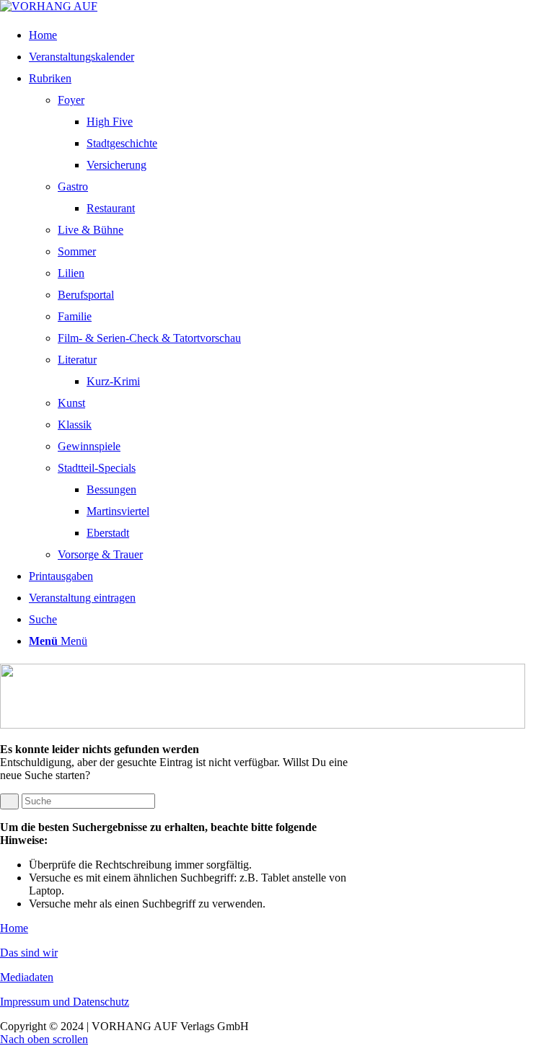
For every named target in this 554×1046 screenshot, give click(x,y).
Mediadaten (26, 977)
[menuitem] (286, 35)
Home (14, 928)
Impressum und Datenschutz (64, 1002)
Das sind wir (29, 952)
